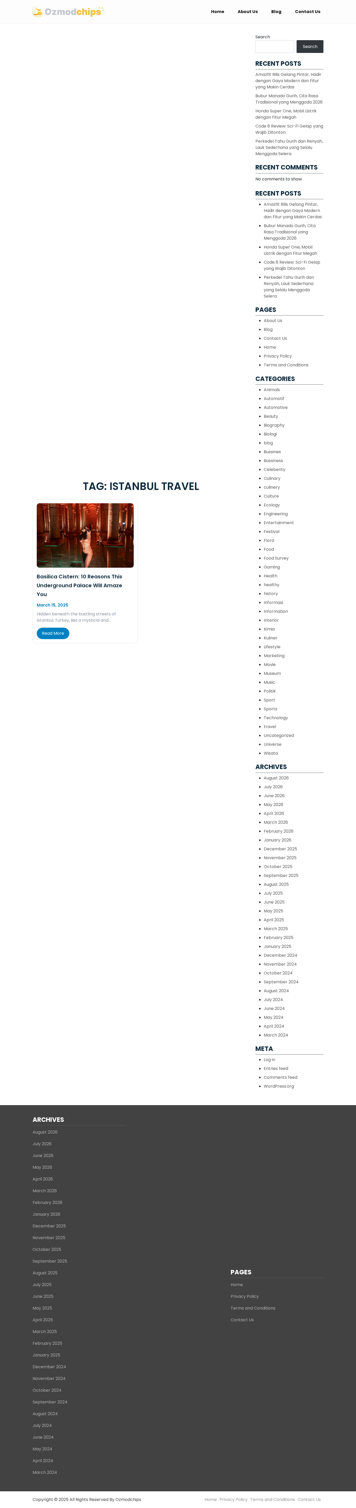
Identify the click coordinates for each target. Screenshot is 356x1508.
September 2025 (281, 876)
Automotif (274, 399)
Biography (274, 425)
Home (217, 12)
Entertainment (279, 523)
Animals (272, 390)
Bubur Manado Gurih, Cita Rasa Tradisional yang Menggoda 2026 (289, 99)
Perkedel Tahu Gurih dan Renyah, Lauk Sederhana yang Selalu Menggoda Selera (289, 147)
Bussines (272, 452)
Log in (269, 1060)
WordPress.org (279, 1086)
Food (269, 549)
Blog (276, 12)
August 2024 (276, 991)
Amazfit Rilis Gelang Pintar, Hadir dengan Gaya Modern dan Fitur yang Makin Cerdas (288, 80)
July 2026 (273, 787)
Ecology (272, 505)
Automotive (276, 407)
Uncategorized (279, 735)
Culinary (272, 478)
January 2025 (277, 946)
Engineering (276, 514)
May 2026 (273, 805)
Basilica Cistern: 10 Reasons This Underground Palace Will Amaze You (79, 585)
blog (268, 443)
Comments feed (280, 1077)
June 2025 (274, 902)
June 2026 (274, 796)
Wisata (271, 753)
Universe (272, 744)
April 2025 (274, 920)
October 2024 (278, 973)
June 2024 (274, 1009)
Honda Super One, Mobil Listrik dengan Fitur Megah (286, 114)
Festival (271, 532)
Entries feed (276, 1068)
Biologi (270, 434)
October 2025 (278, 867)
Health (270, 576)
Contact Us (307, 12)
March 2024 (276, 1035)
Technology (276, 718)
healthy (271, 585)
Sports (270, 709)
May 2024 (274, 1017)
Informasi (273, 602)
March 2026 (276, 822)
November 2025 (280, 858)
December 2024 (280, 955)
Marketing (274, 656)
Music (269, 682)
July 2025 (273, 893)
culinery (272, 487)
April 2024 (274, 1026)
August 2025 (276, 884)
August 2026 (276, 778)
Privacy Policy (278, 356)
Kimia (269, 629)
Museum (272, 673)
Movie (270, 665)
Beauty (271, 416)
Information (276, 611)
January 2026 (277, 840)
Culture (271, 496)
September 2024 (281, 982)
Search (262, 37)
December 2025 (280, 849)
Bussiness (273, 461)
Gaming (272, 567)
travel (270, 727)
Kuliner (271, 638)
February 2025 (278, 938)
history (271, 594)
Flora (269, 540)
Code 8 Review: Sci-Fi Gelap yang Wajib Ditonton (292, 265)
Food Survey (276, 558)
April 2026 (274, 813)
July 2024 (273, 1000)
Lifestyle (272, 647)
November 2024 (280, 964)
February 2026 (278, 831)
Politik (270, 691)
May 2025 (273, 911)
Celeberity (274, 470)
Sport (269, 700)
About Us (248, 12)
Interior (271, 620)
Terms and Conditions (286, 365)
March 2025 (276, 929)
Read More (53, 633)
